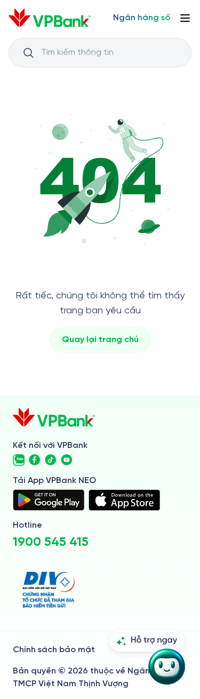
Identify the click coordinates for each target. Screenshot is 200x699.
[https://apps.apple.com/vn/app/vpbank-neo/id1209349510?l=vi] (124, 500)
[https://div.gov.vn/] (48, 590)
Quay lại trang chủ (100, 339)
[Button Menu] (185, 18)
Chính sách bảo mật (54, 649)
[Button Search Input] (28, 53)
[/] (50, 18)
